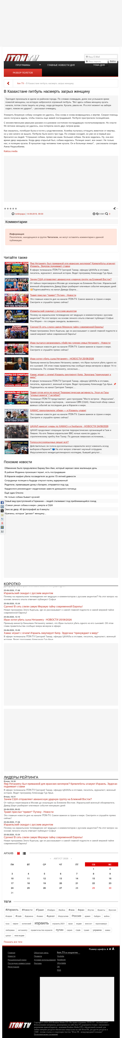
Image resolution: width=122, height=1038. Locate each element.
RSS (59, 970)
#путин (91, 909)
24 (12, 887)
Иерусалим (63, 916)
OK (58, 966)
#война (62, 909)
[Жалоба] (94, 213)
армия (87, 916)
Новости (11, 956)
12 (44, 878)
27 (60, 887)
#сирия (9, 916)
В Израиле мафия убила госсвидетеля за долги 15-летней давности (40, 476)
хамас (107, 930)
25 (28, 887)
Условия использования (45, 959)
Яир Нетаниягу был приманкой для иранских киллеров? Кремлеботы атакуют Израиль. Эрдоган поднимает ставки (72, 264)
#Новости (27, 909)
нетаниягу (22, 930)
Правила (38, 956)
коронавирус (101, 923)
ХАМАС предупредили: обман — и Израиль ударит (58, 410)
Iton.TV (20, 1024)
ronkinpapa (20, 213)
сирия (69, 930)
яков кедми (19, 935)
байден (97, 916)
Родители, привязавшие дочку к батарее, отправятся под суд (36, 484)
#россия (112, 909)
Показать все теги (13, 941)
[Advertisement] (61, 23)
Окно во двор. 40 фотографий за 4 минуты (27, 509)
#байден (51, 909)
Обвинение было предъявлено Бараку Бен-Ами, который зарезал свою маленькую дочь (51, 467)
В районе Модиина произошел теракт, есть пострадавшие (35, 472)
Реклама (38, 963)
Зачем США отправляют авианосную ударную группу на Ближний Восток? (71, 279)
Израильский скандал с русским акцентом (53, 311)
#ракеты (101, 909)
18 (28, 883)
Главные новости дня (61, 65)
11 (28, 878)
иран (70, 923)
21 (77, 883)
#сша (18, 916)
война (106, 916)
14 (77, 878)
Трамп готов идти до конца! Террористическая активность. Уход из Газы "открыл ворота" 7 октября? (69, 393)
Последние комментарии (19, 963)
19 (44, 883)
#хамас (40, 916)
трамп (86, 930)
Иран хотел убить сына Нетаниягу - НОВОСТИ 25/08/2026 (62, 358)
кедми (79, 923)
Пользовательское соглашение (46, 1034)
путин (59, 930)
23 (110, 883)
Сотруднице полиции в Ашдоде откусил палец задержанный (36, 480)
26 (44, 887)
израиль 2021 (58, 923)
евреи (15, 923)
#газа (71, 909)
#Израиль (12, 909)
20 (60, 883)
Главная (11, 952)
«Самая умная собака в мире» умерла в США (29, 505)
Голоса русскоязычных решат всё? (49, 442)
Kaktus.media (10, 151)
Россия (76, 916)
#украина (29, 916)
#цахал (51, 916)
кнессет (88, 923)
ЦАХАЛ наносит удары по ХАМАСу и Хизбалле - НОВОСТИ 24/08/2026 (69, 426)
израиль (42, 922)
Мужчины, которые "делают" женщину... (25, 513)
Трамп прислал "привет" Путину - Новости (53, 295)
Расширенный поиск (17, 959)
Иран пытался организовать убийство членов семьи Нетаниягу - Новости (70, 342)
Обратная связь (41, 952)
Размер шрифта (97, 949)
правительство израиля (41, 930)
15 (93, 878)
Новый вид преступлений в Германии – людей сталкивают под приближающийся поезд (50, 500)
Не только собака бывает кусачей (22, 496)
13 (60, 878)
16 (110, 878)
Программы (23, 65)
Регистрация (13, 966)
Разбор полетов (23, 72)
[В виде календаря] (18, 852)
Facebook (61, 959)
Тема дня (99, 65)
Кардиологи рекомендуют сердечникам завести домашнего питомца (40, 488)
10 (12, 878)
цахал (8, 935)
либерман (10, 930)
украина (97, 930)
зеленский (26, 923)
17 (12, 883)
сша (78, 930)
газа (7, 923)
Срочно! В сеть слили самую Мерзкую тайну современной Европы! (67, 327)
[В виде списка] (24, 852)
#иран (81, 909)
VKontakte (61, 963)
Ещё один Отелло (14, 492)
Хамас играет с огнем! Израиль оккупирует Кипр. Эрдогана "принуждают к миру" (70, 375)
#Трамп (40, 909)
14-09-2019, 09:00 (35, 213)
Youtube (60, 956)
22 (93, 883)
